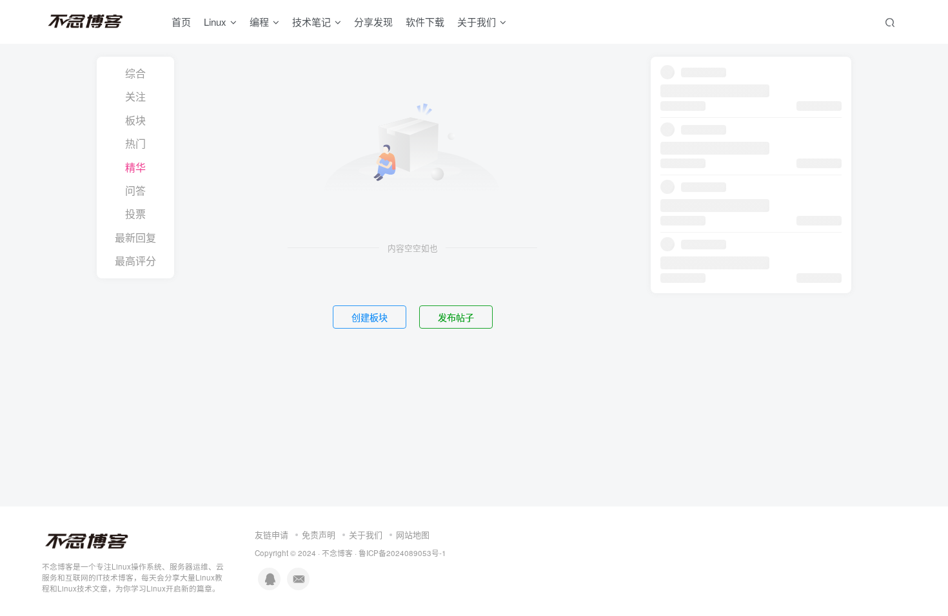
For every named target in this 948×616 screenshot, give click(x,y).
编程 (259, 21)
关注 (135, 96)
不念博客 (337, 553)
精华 (135, 167)
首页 (181, 21)
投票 (135, 213)
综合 (135, 73)
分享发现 (373, 21)
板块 (135, 120)
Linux (215, 21)
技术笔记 (311, 21)
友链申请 (271, 534)
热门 (135, 143)
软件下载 (425, 21)
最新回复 (135, 237)
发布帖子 (456, 317)
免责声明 (318, 534)
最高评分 (135, 260)
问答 (135, 190)
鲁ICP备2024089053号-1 (402, 553)
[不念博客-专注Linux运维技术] (87, 540)
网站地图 (413, 534)
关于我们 (365, 534)
